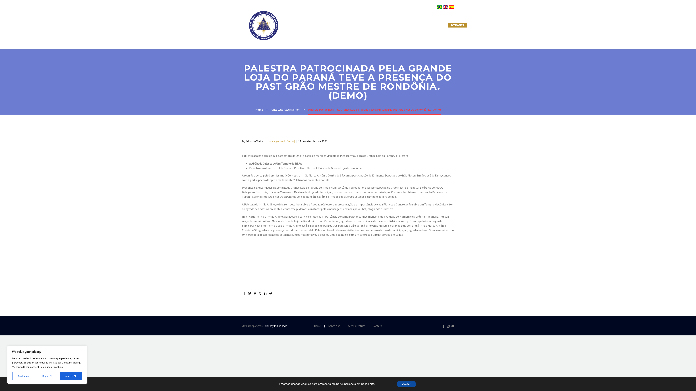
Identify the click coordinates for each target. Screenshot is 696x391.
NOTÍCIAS (369, 25)
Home (317, 326)
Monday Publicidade (276, 326)
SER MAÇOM (316, 25)
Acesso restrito (356, 326)
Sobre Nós (293, 25)
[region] (47, 365)
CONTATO (390, 25)
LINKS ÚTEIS (412, 25)
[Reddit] (270, 293)
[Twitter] (249, 293)
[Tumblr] (260, 293)
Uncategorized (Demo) (281, 141)
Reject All (47, 376)
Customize (24, 376)
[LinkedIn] (265, 293)
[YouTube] (452, 326)
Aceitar (406, 384)
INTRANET (457, 25)
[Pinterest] (254, 293)
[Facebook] (244, 293)
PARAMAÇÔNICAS (343, 25)
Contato (377, 326)
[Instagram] (448, 326)
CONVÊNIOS (435, 25)
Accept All (70, 376)
